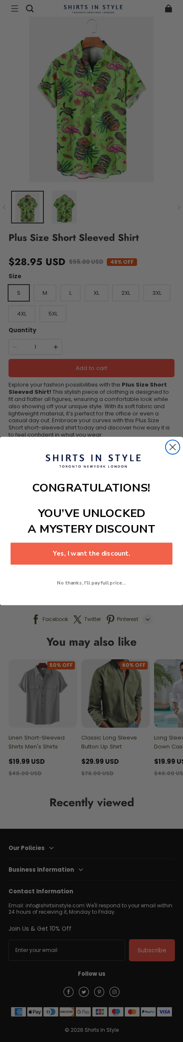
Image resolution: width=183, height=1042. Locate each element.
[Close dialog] (173, 447)
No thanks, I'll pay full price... (91, 583)
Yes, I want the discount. (91, 553)
